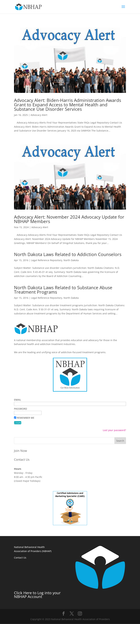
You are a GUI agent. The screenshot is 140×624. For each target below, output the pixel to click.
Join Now (20, 451)
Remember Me (25, 417)
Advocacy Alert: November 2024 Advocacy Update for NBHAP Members (69, 219)
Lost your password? (114, 430)
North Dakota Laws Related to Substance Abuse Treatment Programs (63, 289)
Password (20, 408)
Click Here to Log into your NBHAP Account (37, 594)
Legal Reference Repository (46, 260)
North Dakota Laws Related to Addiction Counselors (67, 254)
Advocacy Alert (39, 115)
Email (17, 399)
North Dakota (71, 260)
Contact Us (22, 459)
